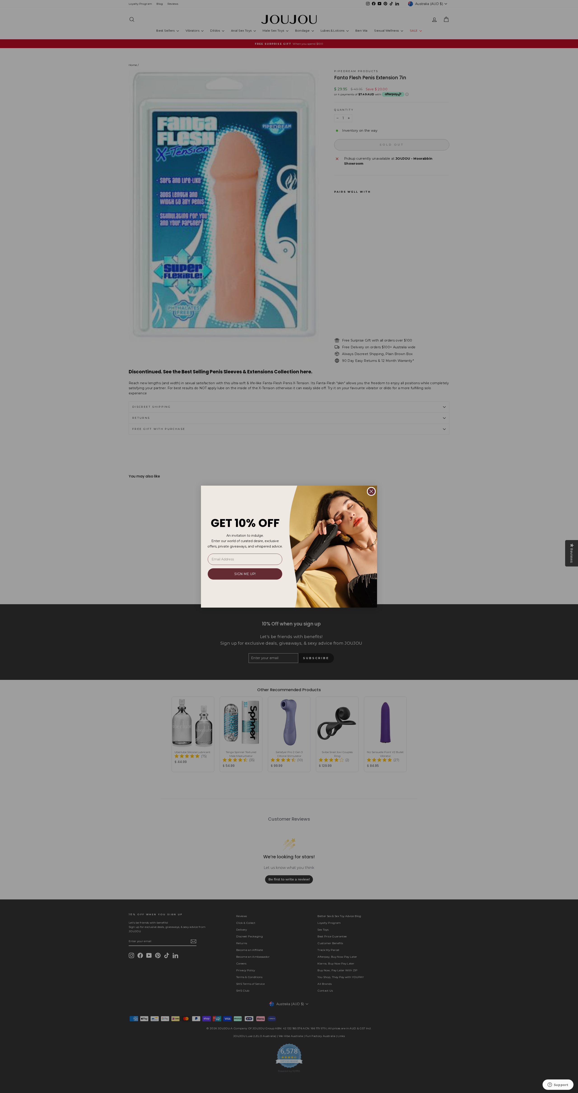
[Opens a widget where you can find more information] (557, 1085)
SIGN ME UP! (245, 574)
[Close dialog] (371, 491)
